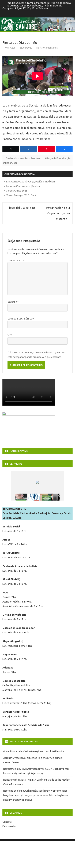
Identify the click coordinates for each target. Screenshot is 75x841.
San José (35, 158)
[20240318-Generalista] (34, 497)
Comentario (16, 260)
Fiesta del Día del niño (21, 207)
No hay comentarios (47, 47)
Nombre (13, 302)
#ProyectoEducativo (56, 158)
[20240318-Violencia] (59, 497)
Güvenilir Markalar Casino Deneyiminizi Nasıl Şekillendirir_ (34, 751)
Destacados (12, 158)
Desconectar (9, 826)
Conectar (7, 821)
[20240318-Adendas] (21, 497)
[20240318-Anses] (46, 497)
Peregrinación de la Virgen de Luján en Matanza (58, 213)
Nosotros (25, 158)
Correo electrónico (21, 319)
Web (10, 335)
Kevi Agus (10, 47)
